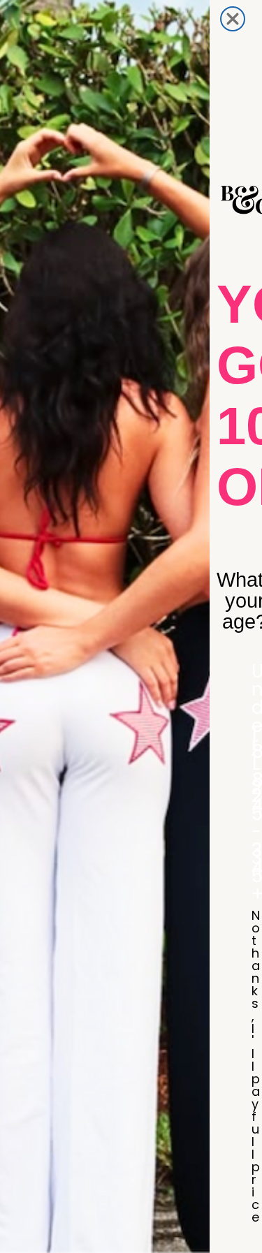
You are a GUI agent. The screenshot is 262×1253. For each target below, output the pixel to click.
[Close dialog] (233, 19)
